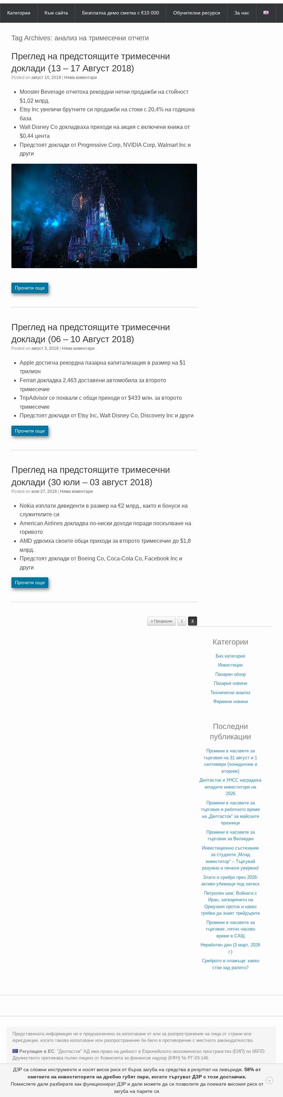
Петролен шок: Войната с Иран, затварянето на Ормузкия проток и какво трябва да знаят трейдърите (230, 903)
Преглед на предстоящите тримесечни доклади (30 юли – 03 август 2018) (90, 476)
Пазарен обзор (230, 674)
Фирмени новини (230, 701)
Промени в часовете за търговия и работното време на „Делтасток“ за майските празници (230, 813)
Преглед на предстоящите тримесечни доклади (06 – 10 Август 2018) (90, 333)
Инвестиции (230, 665)
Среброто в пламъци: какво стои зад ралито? (230, 964)
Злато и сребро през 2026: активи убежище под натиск (230, 881)
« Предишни (161, 621)
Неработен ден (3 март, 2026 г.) (230, 948)
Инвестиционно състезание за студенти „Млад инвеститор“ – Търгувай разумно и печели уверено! (230, 858)
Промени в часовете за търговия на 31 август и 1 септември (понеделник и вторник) (230, 761)
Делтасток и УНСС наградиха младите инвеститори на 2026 (230, 787)
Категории (18, 13)
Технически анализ (230, 692)
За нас (241, 13)
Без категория (230, 656)
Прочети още (30, 288)
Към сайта (56, 13)
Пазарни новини (230, 683)
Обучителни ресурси (196, 13)
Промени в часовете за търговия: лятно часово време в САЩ (230, 929)
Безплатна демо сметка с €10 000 (120, 13)
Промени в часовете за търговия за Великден (230, 836)
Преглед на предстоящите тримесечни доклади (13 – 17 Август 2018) (90, 62)
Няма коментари (80, 77)
